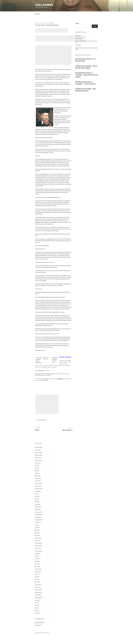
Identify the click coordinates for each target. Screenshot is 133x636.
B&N (48, 378)
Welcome (37, 14)
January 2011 (37, 613)
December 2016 (38, 452)
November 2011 (38, 592)
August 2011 (37, 600)
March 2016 (37, 475)
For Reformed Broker (90, 84)
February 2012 (38, 584)
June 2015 (37, 496)
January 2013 (38, 571)
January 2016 (38, 481)
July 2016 (37, 465)
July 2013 (37, 556)
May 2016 (37, 470)
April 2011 (37, 610)
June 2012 (37, 574)
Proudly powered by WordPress (42, 632)
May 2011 (37, 607)
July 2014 (37, 525)
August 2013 (38, 553)
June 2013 (37, 558)
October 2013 (38, 548)
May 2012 (37, 576)
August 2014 (38, 522)
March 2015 (37, 504)
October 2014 (38, 517)
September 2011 (38, 597)
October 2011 (38, 595)
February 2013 (38, 569)
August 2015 (38, 491)
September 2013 (38, 551)
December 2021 (38, 447)
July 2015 (37, 494)
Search (77, 23)
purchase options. (50, 373)
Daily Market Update (39, 622)
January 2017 (38, 449)
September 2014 (39, 519)
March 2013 (37, 566)
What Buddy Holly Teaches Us (83, 59)
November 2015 (38, 483)
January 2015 (38, 509)
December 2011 (38, 589)
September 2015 (39, 488)
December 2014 (38, 512)
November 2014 (38, 514)
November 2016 (38, 455)
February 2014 (38, 538)
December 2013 (38, 543)
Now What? (78, 45)
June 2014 (37, 527)
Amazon (44, 378)
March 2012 (37, 582)
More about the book (39, 373)
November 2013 (38, 545)
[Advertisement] (51, 30)
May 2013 (37, 561)
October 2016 (38, 457)
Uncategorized (38, 625)
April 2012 (37, 579)
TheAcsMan (50, 23)
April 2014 (37, 532)
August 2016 (38, 462)
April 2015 (37, 501)
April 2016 (37, 473)
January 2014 (38, 540)
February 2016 (38, 478)
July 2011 (37, 602)
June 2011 (37, 605)
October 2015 (38, 486)
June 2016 (37, 468)
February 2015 (38, 506)
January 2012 (38, 587)
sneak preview (41, 370)
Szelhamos (44, 4)
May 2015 (37, 499)
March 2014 (37, 535)
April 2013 (37, 564)
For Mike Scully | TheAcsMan (83, 66)
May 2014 (37, 530)
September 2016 (39, 460)
